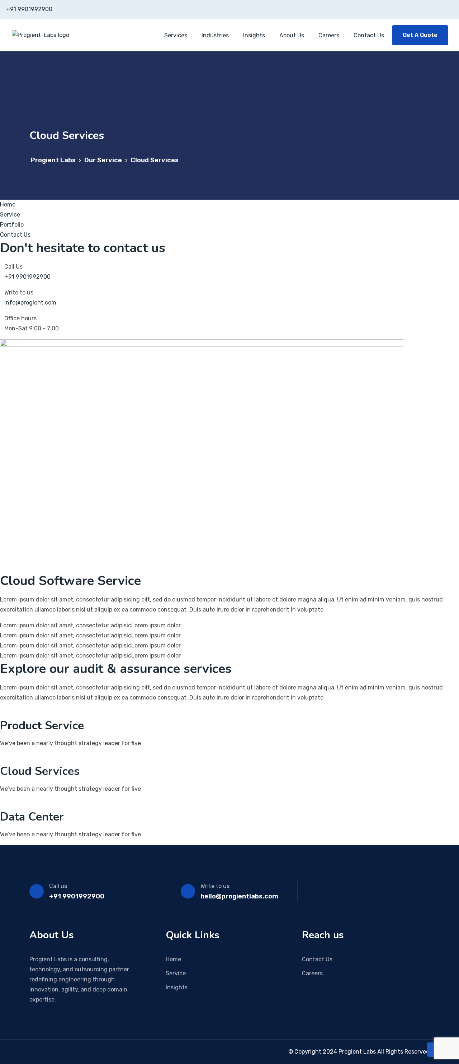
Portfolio (12, 224)
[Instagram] (42, 1051)
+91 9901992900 (29, 9)
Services (175, 35)
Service (10, 214)
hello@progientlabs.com (239, 896)
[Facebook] (31, 1051)
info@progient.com (30, 302)
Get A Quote (420, 35)
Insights (254, 35)
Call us (58, 886)
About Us (291, 35)
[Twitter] (52, 1051)
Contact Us (369, 35)
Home (7, 204)
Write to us (215, 886)
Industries (215, 35)
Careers (328, 35)
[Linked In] (63, 1051)
